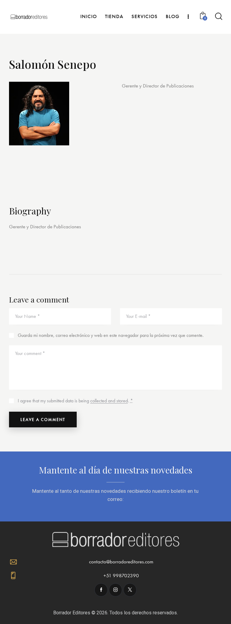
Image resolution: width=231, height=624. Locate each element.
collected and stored (109, 401)
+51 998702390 (121, 575)
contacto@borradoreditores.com (121, 561)
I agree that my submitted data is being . (75, 401)
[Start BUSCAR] (218, 16)
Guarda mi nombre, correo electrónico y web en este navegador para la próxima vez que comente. (111, 335)
